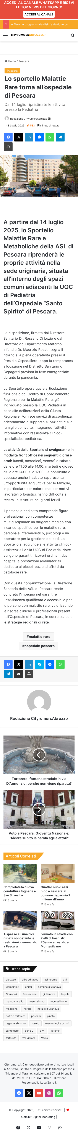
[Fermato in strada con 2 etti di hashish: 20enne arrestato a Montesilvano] (58, 920)
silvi (42, 1030)
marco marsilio (14, 1001)
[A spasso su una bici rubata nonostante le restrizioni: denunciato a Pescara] (20, 920)
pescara (36, 1016)
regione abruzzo (16, 1023)
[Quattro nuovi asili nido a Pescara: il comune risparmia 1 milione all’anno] (58, 873)
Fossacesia (30, 994)
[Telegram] (60, 137)
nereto (27, 1008)
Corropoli (11, 994)
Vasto (44, 1038)
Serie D (29, 1030)
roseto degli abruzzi (57, 1023)
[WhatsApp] (50, 137)
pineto (51, 1016)
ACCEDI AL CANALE (39, 14)
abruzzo (11, 979)
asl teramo (50, 979)
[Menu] (5, 37)
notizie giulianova (48, 1008)
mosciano (12, 1008)
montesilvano (58, 1001)
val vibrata (28, 1038)
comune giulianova (49, 986)
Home (11, 61)
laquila (65, 994)
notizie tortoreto (15, 1016)
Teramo (55, 1030)
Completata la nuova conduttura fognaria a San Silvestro (19, 891)
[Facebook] (8, 137)
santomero (12, 1030)
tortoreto (11, 1038)
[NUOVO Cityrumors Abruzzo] (28, 35)
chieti (28, 986)
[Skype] (39, 664)
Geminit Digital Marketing (38, 1117)
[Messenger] (39, 137)
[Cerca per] (72, 37)
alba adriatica (30, 979)
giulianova (49, 994)
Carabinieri (12, 986)
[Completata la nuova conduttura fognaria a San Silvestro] (20, 873)
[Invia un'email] (49, 118)
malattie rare (39, 636)
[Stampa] (8, 146)
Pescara (23, 61)
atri (65, 979)
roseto (35, 1023)
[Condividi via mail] (18, 674)
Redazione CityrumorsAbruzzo (28, 118)
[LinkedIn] (29, 137)
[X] (18, 137)
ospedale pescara (39, 646)
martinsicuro (36, 1001)
